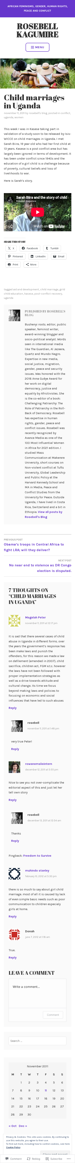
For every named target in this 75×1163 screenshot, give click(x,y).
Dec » (23, 1126)
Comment (53, 1014)
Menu (39, 47)
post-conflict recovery (48, 293)
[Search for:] (37, 1041)
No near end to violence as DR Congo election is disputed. (40, 566)
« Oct (13, 1126)
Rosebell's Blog (38, 113)
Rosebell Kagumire (38, 30)
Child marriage (49, 289)
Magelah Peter (35, 617)
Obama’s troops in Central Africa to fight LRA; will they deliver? (34, 545)
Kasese (28, 293)
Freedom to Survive (37, 855)
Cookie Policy (13, 1147)
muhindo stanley (37, 870)
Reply (13, 708)
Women (18, 117)
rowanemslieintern (38, 764)
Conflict (65, 113)
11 (46, 1090)
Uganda (8, 117)
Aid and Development (26, 289)
